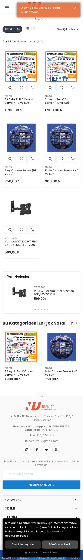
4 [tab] (44, 309)
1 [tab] (35, 309)
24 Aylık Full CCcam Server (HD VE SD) (59, 101)
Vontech (11, 238)
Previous (68, 323)
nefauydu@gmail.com (44, 441)
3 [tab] (41, 309)
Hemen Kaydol (40, 484)
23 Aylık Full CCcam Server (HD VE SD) (19, 101)
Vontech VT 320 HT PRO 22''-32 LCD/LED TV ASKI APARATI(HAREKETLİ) (21, 243)
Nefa (8, 96)
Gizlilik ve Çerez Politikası (43, 552)
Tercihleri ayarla (23, 544)
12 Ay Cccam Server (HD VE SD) (61, 172)
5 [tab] (47, 309)
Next (76, 323)
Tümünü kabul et (60, 544)
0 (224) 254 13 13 (43, 435)
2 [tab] (38, 309)
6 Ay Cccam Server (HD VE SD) (21, 172)
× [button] (75, 8)
